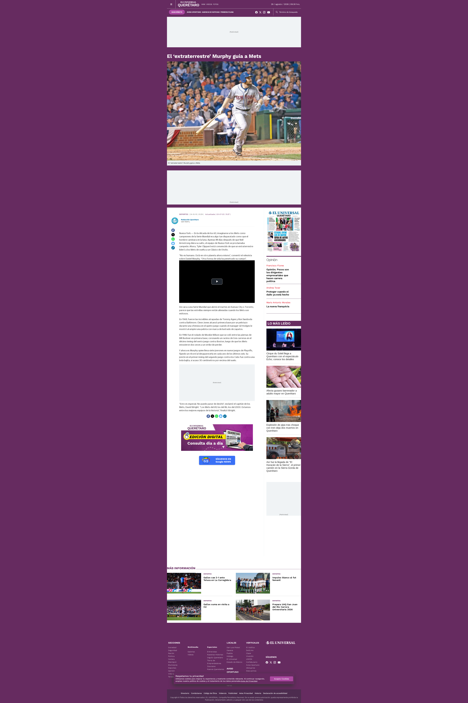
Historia (258, 693)
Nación (171, 653)
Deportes (183, 214)
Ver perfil (185, 222)
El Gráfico (250, 647)
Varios (229, 685)
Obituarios (250, 668)
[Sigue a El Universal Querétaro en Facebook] (257, 13)
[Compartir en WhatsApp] (173, 239)
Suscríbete (176, 12)
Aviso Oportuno (194, 12)
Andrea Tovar (273, 287)
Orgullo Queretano (215, 658)
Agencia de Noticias (210, 12)
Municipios (172, 665)
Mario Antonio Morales (278, 302)
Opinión (271, 260)
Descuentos (251, 671)
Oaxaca (230, 650)
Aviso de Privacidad (249, 681)
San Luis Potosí (233, 647)
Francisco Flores (275, 265)
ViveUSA (250, 656)
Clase (248, 653)
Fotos (215, 4)
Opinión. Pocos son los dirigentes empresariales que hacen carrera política (277, 275)
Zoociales (211, 666)
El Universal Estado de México (234, 660)
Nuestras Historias (215, 655)
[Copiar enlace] (173, 247)
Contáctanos (196, 693)
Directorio (185, 693)
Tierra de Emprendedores (214, 661)
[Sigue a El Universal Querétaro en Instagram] (265, 13)
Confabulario (251, 662)
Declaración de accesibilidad (275, 693)
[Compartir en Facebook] (173, 230)
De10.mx (250, 650)
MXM (203, 4)
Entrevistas (212, 652)
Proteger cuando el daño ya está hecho (277, 293)
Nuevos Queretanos (215, 669)
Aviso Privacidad (246, 693)
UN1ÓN (249, 659)
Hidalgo (230, 656)
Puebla (230, 653)
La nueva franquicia (277, 306)
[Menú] (171, 4)
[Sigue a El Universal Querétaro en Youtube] (269, 13)
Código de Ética (210, 693)
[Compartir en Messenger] (173, 243)
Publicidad (232, 693)
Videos (209, 4)
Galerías (191, 652)
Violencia (222, 693)
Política (171, 656)
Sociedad (172, 647)
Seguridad (172, 650)
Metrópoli (172, 662)
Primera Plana (227, 12)
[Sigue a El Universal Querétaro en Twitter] (261, 13)
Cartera (171, 659)
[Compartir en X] (173, 234)
